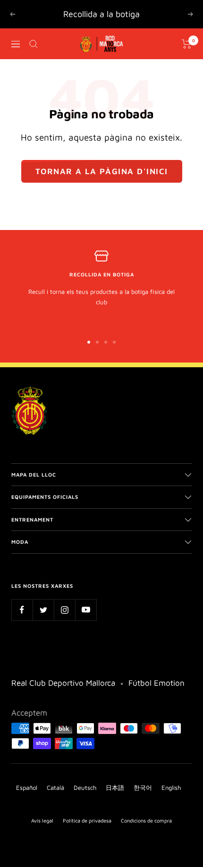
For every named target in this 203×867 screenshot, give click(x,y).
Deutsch (85, 787)
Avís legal (42, 820)
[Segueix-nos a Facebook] (22, 609)
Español (26, 787)
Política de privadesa (87, 820)
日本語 (115, 787)
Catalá (55, 787)
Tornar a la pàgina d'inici (101, 171)
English (171, 787)
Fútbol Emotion (156, 683)
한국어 (143, 787)
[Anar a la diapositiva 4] (114, 342)
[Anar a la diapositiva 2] (97, 342)
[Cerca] (33, 44)
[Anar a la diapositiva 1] (88, 342)
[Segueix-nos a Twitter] (43, 609)
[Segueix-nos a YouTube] (85, 609)
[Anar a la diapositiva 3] (105, 342)
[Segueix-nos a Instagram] (64, 609)
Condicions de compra (146, 820)
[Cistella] (187, 44)
